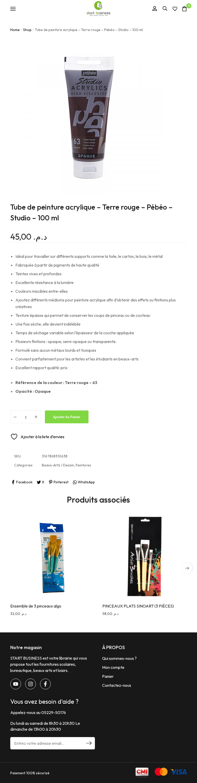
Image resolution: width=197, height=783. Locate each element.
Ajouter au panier (66, 417)
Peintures (83, 465)
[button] (187, 568)
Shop (27, 29)
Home (15, 29)
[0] (184, 8)
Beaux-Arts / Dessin (58, 465)
